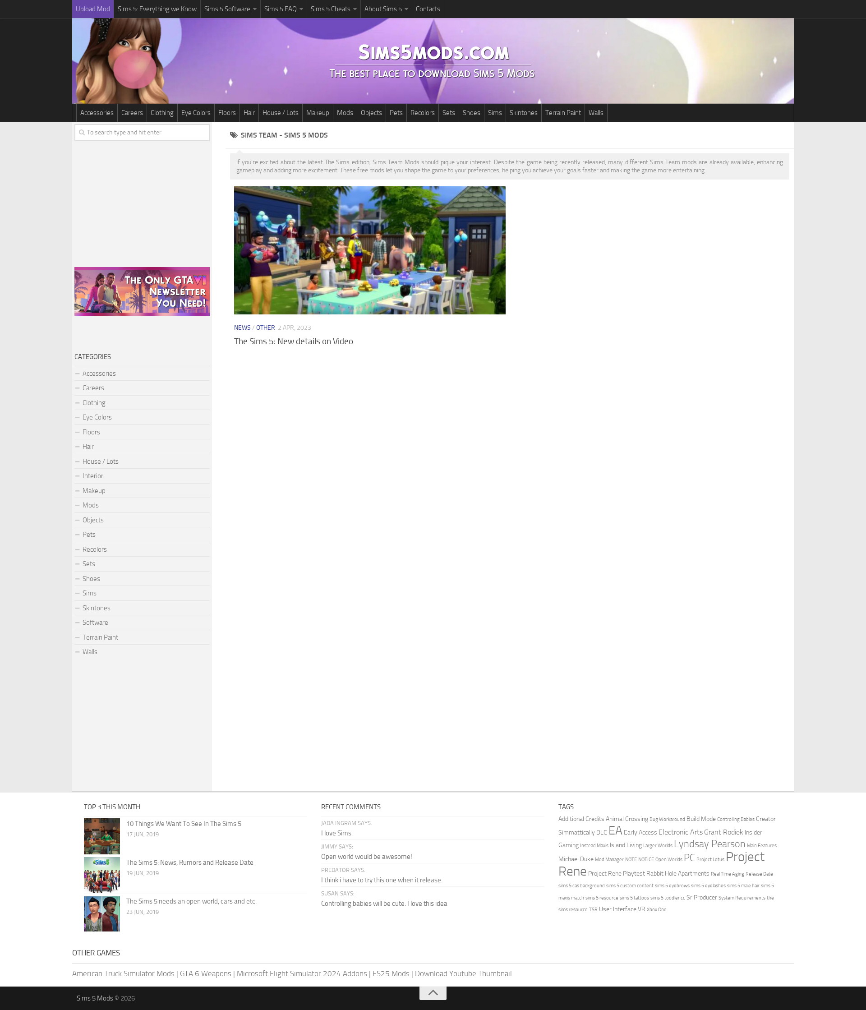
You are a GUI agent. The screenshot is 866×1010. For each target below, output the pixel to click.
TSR (593, 910)
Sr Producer (701, 897)
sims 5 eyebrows (672, 886)
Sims (495, 113)
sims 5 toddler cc (667, 898)
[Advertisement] (509, 425)
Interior (93, 476)
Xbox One (657, 910)
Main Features (762, 846)
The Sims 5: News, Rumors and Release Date (189, 862)
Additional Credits (581, 819)
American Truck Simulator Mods (123, 973)
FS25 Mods (391, 973)
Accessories (97, 113)
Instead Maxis (594, 846)
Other (265, 328)
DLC (601, 832)
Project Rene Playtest (616, 873)
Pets (396, 113)
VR (641, 909)
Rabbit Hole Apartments (677, 873)
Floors (227, 113)
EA (615, 830)
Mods (345, 113)
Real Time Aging (727, 874)
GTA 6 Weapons (205, 973)
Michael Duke (576, 859)
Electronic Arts (681, 832)
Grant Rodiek (723, 832)
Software (95, 622)
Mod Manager (609, 859)
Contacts (428, 9)
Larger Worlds (658, 846)
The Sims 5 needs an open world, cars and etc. (191, 901)
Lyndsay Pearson (710, 844)
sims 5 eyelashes (708, 886)
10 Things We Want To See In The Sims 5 (183, 824)
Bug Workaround (667, 819)
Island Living (626, 845)
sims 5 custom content (630, 886)
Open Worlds (668, 859)
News (242, 328)
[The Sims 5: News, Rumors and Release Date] (102, 875)
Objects (371, 113)
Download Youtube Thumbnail (463, 973)
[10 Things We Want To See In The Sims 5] (102, 836)
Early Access (640, 832)
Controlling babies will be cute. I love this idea (384, 903)
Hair (249, 113)
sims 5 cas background (581, 886)
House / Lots (281, 113)
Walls (596, 113)
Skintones (524, 113)
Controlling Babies (736, 819)
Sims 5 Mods (95, 998)
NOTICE (646, 859)
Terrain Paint (563, 113)
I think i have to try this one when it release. (381, 880)
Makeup (317, 113)
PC (689, 858)
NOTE (631, 859)
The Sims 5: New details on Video (293, 341)
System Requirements (742, 898)
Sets (448, 113)
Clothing (162, 113)
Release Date (759, 874)
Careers (132, 113)
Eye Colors (196, 113)
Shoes (471, 113)
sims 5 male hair (743, 886)
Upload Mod (93, 9)
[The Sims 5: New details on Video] (369, 250)
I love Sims (336, 833)
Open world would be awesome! (366, 857)
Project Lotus (710, 859)
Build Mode (701, 819)
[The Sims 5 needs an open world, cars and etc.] (102, 914)
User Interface (617, 909)
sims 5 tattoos (634, 898)
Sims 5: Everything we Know (157, 9)
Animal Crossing (627, 819)
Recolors (422, 113)
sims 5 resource (601, 898)
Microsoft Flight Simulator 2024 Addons (302, 973)
